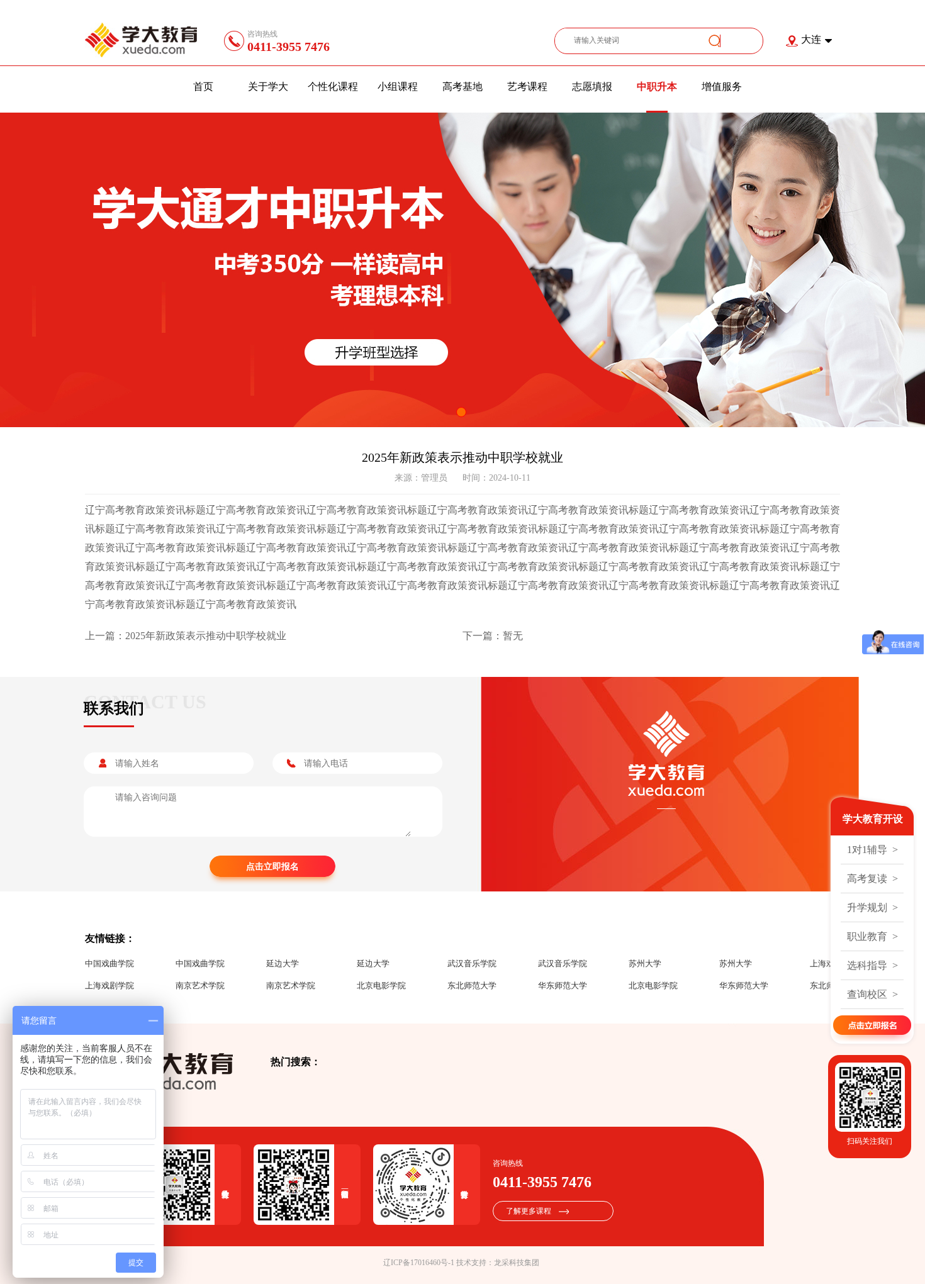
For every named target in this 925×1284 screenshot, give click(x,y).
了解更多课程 (528, 1211)
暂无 (513, 635)
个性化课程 (333, 86)
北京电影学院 (381, 985)
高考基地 (462, 86)
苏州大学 (645, 963)
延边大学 (282, 963)
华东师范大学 (562, 985)
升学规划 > (872, 907)
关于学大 (268, 86)
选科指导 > (872, 965)
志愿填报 (592, 86)
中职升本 (657, 86)
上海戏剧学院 (109, 985)
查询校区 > (872, 994)
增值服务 (722, 86)
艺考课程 (527, 86)
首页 (203, 86)
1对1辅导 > (872, 849)
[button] (461, 412)
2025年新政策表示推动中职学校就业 (205, 635)
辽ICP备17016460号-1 (418, 1262)
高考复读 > (872, 878)
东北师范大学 (471, 985)
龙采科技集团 (516, 1262)
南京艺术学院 (200, 985)
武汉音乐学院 (471, 963)
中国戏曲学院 (109, 963)
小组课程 (398, 86)
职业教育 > (872, 936)
